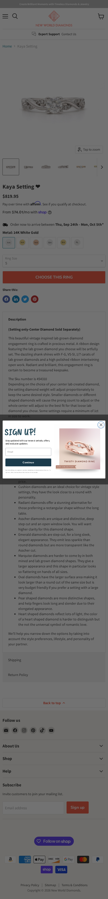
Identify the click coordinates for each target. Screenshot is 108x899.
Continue (28, 462)
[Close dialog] (101, 425)
